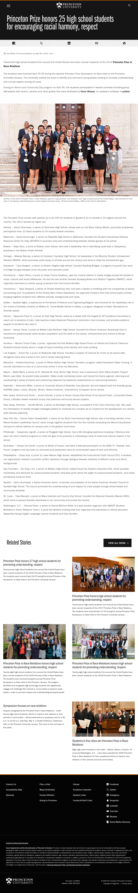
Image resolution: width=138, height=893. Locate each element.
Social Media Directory (120, 822)
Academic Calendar (82, 789)
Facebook (114, 784)
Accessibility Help (14, 789)
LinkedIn (114, 805)
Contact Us (11, 784)
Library (76, 784)
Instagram (114, 795)
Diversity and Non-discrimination (17, 843)
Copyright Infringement (111, 883)
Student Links (79, 795)
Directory (10, 795)
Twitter (113, 789)
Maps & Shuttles (47, 789)
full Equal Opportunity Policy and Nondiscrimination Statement (68, 865)
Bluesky (113, 816)
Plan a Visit (45, 784)
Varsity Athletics (47, 795)
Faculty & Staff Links (82, 800)
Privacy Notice (127, 883)
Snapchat (114, 800)
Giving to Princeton (48, 800)
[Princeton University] (19, 882)
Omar (88, 91)
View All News (116, 543)
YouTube (114, 811)
